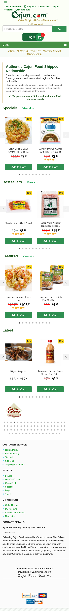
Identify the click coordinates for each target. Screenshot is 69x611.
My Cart (40, 37)
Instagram (24, 9)
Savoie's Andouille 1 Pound (18, 223)
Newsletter (10, 516)
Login (55, 6)
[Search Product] (59, 29)
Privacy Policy (12, 453)
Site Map (9, 461)
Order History (11, 505)
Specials (9, 487)
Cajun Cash (10, 483)
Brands (8, 476)
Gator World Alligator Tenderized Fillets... (50, 224)
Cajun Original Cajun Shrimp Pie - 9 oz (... (18, 150)
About (8, 494)
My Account (11, 509)
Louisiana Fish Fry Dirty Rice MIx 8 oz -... (50, 298)
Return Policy (11, 450)
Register (8, 9)
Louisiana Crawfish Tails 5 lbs (18, 298)
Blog (7, 490)
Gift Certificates (13, 6)
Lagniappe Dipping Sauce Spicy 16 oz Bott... (50, 372)
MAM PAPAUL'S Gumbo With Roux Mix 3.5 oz (50, 150)
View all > (28, 108)
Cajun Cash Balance (15, 512)
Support (9, 457)
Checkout (44, 6)
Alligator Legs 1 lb (18, 371)
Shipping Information (15, 464)
